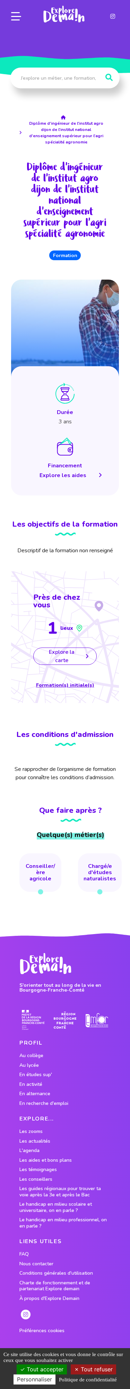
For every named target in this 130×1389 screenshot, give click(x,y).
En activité (30, 1084)
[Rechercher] (109, 78)
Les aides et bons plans (45, 1160)
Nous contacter (36, 1264)
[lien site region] (65, 1020)
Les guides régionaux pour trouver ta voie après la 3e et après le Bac (60, 1192)
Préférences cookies (41, 1331)
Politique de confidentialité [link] (88, 1379)
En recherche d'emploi (43, 1103)
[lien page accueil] (64, 14)
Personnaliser (34, 1379)
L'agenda (29, 1151)
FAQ (24, 1254)
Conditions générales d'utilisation (56, 1273)
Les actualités (34, 1141)
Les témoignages (38, 1170)
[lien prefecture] (33, 1020)
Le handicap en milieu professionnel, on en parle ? (63, 1223)
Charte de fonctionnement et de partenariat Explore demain (54, 1286)
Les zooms (31, 1131)
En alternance (34, 1094)
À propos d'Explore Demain (49, 1298)
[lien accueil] (65, 117)
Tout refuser (96, 1369)
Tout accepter (44, 1369)
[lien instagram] (113, 16)
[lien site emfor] (97, 1020)
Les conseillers (35, 1179)
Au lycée (29, 1065)
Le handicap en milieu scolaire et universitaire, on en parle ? (55, 1207)
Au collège (31, 1056)
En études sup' (35, 1075)
